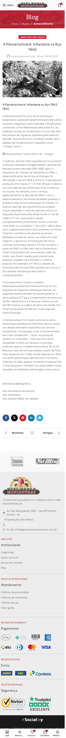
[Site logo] (32, 5)
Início (15, 23)
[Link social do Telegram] (39, 418)
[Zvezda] (17, 461)
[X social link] (14, 418)
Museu (26, 23)
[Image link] (21, 485)
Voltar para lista (32, 433)
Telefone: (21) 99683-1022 (22, 524)
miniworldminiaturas (23, 56)
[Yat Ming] (47, 461)
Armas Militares (43, 23)
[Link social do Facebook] (6, 418)
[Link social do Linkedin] (31, 418)
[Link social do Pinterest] (22, 418)
